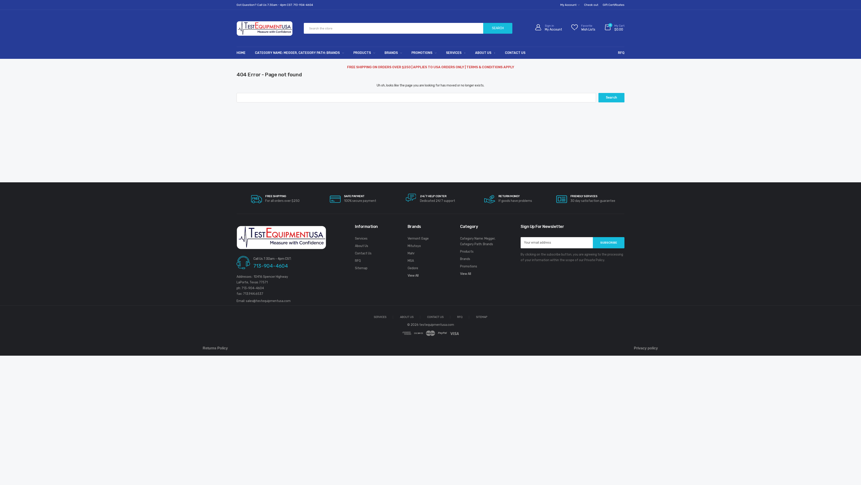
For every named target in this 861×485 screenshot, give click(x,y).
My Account (568, 5)
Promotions (421, 53)
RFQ (621, 53)
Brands (391, 53)
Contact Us (515, 53)
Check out (591, 5)
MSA (411, 261)
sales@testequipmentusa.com (268, 301)
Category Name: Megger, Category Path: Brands (297, 53)
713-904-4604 (270, 266)
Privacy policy (646, 348)
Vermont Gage (418, 238)
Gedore (413, 268)
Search (498, 28)
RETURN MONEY (509, 196)
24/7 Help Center (433, 196)
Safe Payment (354, 196)
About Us (483, 53)
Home (241, 53)
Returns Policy (215, 348)
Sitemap (361, 268)
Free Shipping (275, 196)
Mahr (411, 253)
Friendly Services (584, 196)
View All (413, 276)
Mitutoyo (414, 246)
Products (362, 53)
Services (453, 53)
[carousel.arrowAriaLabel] (256, 199)
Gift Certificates (613, 5)
